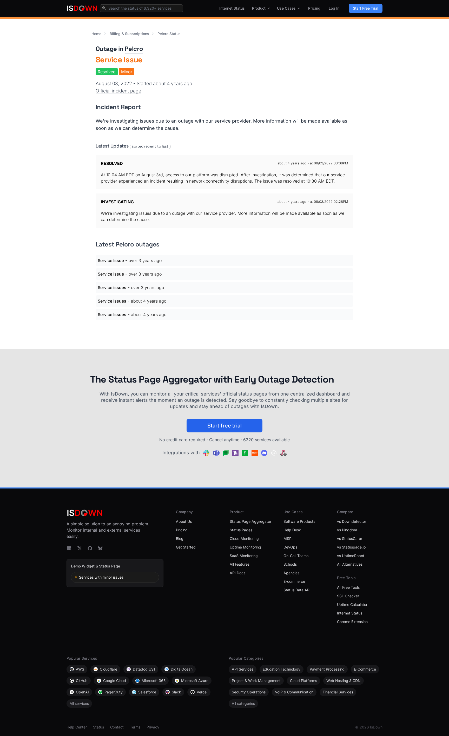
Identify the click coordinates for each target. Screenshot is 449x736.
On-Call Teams (295, 555)
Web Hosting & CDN (343, 680)
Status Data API (297, 590)
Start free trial (224, 426)
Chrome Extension (352, 621)
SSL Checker (348, 596)
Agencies (291, 573)
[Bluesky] (100, 548)
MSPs (288, 538)
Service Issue (111, 260)
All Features (239, 564)
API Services (242, 669)
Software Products (299, 521)
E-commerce (294, 581)
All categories (243, 703)
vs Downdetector (351, 521)
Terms (135, 727)
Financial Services (338, 692)
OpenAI (82, 692)
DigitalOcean (182, 669)
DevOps (290, 547)
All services (79, 703)
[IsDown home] (82, 8)
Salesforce (147, 692)
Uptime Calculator (352, 604)
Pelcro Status (169, 33)
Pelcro (134, 49)
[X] (79, 548)
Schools (290, 564)
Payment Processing (327, 669)
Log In (334, 8)
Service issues (112, 287)
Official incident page (118, 90)
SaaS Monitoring (244, 555)
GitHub (82, 680)
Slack (176, 692)
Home (96, 33)
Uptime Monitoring (245, 547)
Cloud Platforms (303, 680)
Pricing (314, 8)
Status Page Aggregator (250, 521)
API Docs (237, 573)
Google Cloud (114, 680)
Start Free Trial (365, 8)
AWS (80, 669)
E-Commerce (365, 669)
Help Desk (292, 530)
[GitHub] (90, 548)
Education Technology (281, 669)
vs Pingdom (347, 530)
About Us (184, 521)
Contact (117, 727)
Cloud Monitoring (244, 538)
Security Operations (249, 692)
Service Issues (112, 301)
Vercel (202, 692)
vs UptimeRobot (350, 555)
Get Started (186, 547)
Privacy (153, 727)
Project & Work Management (256, 680)
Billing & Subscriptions (129, 33)
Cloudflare (108, 669)
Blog (179, 538)
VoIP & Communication (294, 692)
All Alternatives (349, 564)
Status (98, 727)
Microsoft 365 (154, 680)
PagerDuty (113, 692)
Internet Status (232, 8)
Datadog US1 (144, 669)
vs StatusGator (349, 538)
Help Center (77, 727)
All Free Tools (348, 587)
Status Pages (241, 530)
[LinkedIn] (69, 548)
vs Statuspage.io (351, 547)
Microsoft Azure (194, 680)
